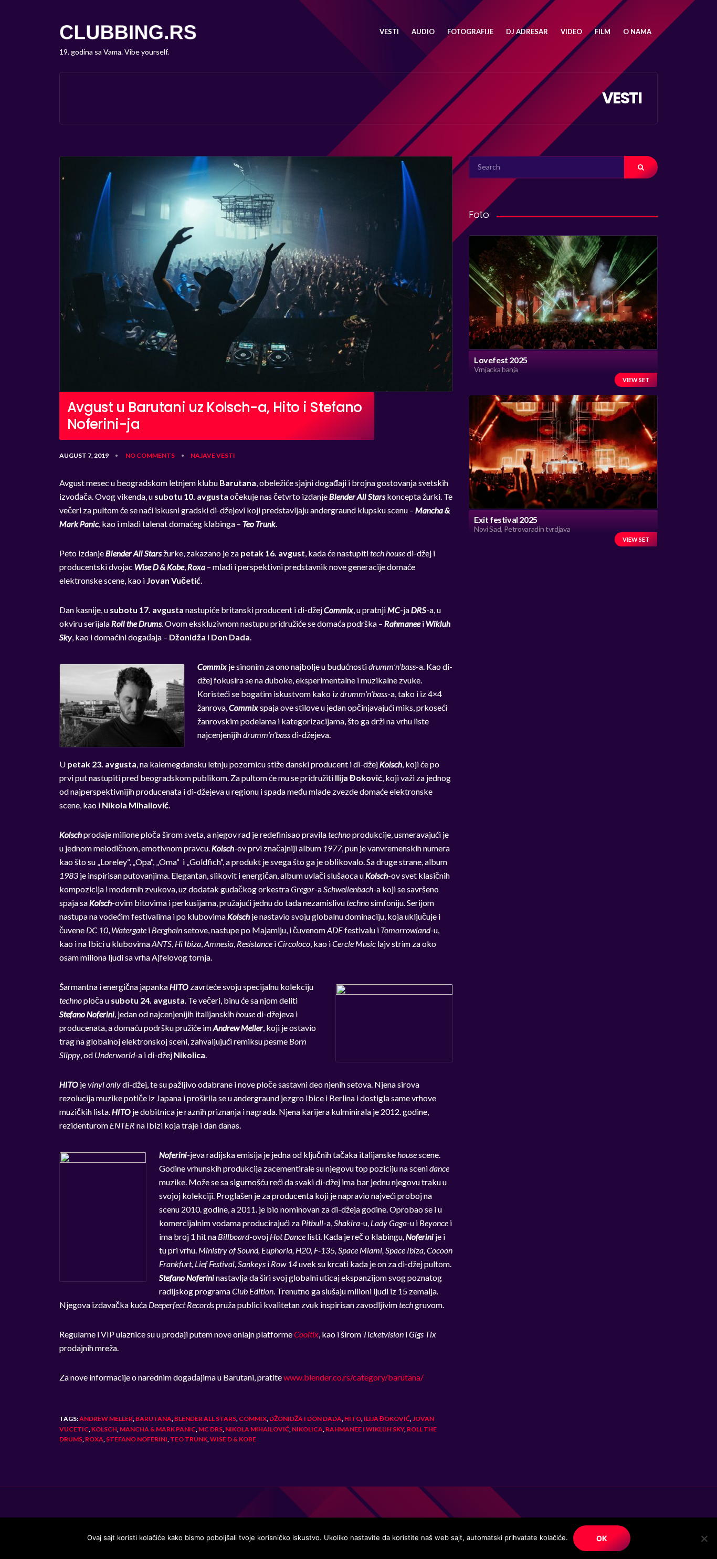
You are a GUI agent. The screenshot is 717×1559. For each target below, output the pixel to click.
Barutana (153, 1419)
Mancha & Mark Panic (158, 1429)
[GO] (641, 167)
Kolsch (104, 1429)
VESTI (389, 31)
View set (636, 379)
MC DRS (210, 1429)
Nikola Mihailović (257, 1429)
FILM (602, 31)
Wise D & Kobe (233, 1439)
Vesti (225, 455)
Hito (352, 1419)
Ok (601, 1538)
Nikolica (307, 1429)
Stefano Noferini (136, 1439)
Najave (203, 455)
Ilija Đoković (387, 1419)
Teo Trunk (188, 1439)
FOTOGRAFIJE (470, 31)
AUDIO (423, 31)
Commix (253, 1419)
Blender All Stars (205, 1419)
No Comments (150, 455)
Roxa (94, 1439)
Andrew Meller (106, 1419)
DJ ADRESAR (527, 31)
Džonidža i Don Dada (305, 1419)
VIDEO (571, 31)
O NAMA (637, 31)
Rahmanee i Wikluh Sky (364, 1429)
